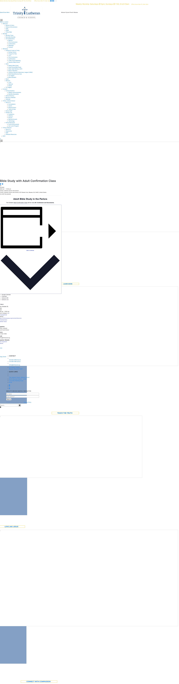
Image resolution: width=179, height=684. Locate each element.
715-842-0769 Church (15, 360)
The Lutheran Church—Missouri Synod (19, 377)
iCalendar (4, 296)
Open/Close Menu (4, 12)
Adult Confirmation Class (20, 202)
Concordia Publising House (16, 380)
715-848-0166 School (14, 361)
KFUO (10, 382)
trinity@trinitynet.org (14, 365)
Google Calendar (6, 294)
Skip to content (4, 22)
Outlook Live (5, 299)
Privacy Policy (27, 402)
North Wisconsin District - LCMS (17, 379)
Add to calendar (30, 250)
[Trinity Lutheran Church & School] (35, 12)
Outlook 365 (5, 298)
